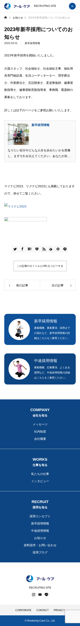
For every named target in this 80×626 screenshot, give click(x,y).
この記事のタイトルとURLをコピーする (40, 265)
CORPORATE (23, 610)
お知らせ (40, 537)
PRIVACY (59, 610)
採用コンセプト (40, 516)
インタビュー (40, 481)
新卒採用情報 (32, 43)
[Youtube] (40, 594)
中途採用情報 (40, 530)
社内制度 (40, 431)
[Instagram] (34, 594)
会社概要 (40, 438)
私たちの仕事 (40, 473)
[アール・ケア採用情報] (17, 6)
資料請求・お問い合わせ (40, 545)
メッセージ (40, 424)
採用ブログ (40, 552)
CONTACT (42, 610)
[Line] (46, 594)
